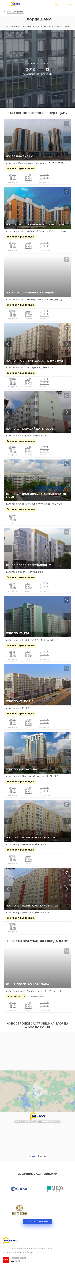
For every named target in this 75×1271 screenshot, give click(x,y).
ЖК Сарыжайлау (19, 156)
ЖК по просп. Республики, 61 (28, 565)
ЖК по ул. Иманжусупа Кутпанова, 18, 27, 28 (36, 495)
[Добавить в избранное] (66, 123)
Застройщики (15, 12)
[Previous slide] (8, 139)
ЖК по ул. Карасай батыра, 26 (29, 429)
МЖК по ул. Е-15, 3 (19, 701)
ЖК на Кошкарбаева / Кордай (30, 293)
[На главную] (15, 4)
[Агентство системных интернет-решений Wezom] (14, 1260)
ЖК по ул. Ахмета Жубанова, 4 (30, 837)
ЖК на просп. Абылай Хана (27, 984)
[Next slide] (67, 139)
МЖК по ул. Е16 (17, 633)
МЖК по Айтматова (21, 769)
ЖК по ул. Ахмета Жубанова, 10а (32, 906)
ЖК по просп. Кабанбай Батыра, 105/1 (35, 224)
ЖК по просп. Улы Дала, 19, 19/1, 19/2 (34, 361)
